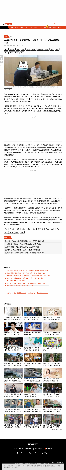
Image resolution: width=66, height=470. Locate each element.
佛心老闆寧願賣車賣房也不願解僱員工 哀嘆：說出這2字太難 (25, 278)
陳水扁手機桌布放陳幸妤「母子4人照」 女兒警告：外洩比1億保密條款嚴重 (52, 395)
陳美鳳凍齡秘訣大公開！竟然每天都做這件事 (20, 285)
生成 (52, 49)
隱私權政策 (37, 466)
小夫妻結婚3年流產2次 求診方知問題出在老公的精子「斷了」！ (24, 244)
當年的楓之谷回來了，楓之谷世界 (32, 364)
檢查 (33, 49)
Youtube (34, 453)
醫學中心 (40, 49)
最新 (11, 27)
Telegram (46, 453)
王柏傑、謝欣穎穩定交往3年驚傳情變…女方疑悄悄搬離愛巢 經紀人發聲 (28, 275)
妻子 (22, 53)
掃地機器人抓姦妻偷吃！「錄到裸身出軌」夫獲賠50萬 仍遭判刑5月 (51, 333)
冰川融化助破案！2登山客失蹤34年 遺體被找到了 (13, 380)
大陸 (23, 49)
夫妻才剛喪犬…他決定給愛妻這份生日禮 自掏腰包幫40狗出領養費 (24, 253)
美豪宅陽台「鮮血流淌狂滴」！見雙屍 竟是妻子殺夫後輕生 (22, 250)
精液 (57, 49)
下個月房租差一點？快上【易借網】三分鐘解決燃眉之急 (12, 349)
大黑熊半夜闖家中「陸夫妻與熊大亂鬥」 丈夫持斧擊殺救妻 (22, 247)
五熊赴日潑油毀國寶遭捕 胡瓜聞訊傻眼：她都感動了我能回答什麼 (13, 395)
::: (5, 30)
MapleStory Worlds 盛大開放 (52, 349)
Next (1, 65)
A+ (6, 90)
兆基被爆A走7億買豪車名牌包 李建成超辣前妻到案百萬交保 (32, 426)
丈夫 (11, 53)
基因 (6, 53)
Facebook (21, 453)
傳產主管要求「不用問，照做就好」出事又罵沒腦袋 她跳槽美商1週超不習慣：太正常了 (33, 349)
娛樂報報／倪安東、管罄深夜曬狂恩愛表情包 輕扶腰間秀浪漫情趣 (24, 241)
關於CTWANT (18, 449)
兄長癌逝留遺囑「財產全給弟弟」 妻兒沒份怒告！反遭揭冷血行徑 (13, 318)
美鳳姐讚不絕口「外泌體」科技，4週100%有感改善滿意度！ (52, 318)
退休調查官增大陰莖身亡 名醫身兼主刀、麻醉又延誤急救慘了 (13, 426)
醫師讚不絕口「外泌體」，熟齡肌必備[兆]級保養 (52, 380)
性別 (18, 49)
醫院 (16, 53)
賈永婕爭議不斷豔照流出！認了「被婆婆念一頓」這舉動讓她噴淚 (26, 273)
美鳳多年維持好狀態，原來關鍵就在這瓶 (32, 333)
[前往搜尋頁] (62, 24)
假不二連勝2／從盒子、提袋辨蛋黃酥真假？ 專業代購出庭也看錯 (52, 410)
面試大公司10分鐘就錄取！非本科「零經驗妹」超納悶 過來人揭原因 (27, 270)
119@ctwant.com (42, 293)
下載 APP (55, 24)
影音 (54, 27)
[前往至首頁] (7, 24)
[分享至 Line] (1, 56)
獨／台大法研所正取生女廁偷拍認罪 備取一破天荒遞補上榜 (12, 364)
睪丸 (46, 49)
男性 (28, 49)
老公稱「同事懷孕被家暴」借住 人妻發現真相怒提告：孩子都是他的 (27, 283)
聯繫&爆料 (28, 449)
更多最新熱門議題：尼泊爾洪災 (16, 281)
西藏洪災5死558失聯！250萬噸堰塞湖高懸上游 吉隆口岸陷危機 (33, 380)
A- (9, 90)
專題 (59, 27)
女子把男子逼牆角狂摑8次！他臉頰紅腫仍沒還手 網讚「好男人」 (13, 410)
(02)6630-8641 (21, 293)
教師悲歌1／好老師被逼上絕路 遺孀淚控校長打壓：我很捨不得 (52, 364)
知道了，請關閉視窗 (58, 462)
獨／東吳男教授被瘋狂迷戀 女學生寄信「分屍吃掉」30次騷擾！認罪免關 (52, 426)
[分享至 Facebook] (1, 59)
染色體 (12, 49)
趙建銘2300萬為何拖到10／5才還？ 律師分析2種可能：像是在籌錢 (32, 318)
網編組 (9, 45)
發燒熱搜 (49, 449)
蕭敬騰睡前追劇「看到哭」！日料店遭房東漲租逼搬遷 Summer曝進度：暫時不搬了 (12, 333)
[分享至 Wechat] (1, 62)
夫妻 (6, 49)
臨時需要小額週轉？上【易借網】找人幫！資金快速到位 (32, 395)
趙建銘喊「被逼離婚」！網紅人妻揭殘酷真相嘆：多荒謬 (32, 410)
